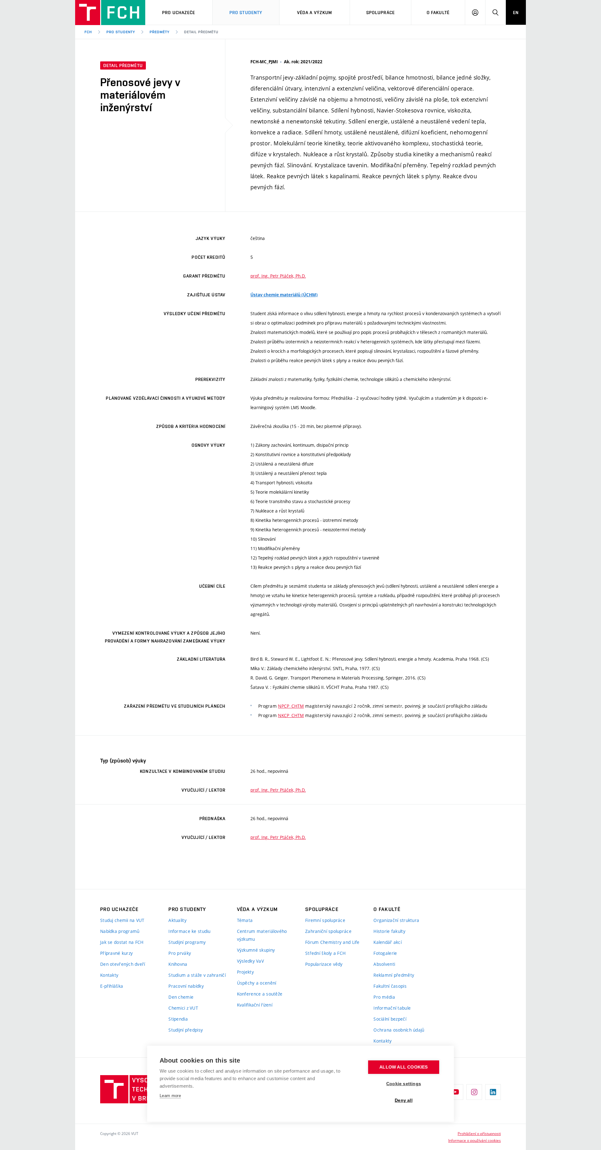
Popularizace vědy (324, 964)
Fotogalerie (385, 953)
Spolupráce (380, 12)
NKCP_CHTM (291, 715)
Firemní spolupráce (325, 920)
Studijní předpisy (185, 1030)
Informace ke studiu (189, 931)
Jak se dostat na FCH (122, 942)
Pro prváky (179, 953)
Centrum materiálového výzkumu (262, 935)
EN (516, 12)
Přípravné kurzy (116, 953)
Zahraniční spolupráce (328, 931)
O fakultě (438, 12)
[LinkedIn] (493, 1092)
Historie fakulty (389, 931)
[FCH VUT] (110, 12)
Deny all (404, 1100)
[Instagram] (474, 1092)
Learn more (170, 1095)
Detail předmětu (201, 32)
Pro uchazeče (178, 12)
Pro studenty (121, 32)
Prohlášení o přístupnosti (479, 1133)
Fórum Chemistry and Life (332, 942)
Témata (245, 920)
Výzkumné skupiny (256, 950)
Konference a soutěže (260, 994)
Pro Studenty (245, 12)
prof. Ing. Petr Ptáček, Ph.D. (278, 276)
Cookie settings (403, 1083)
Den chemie (180, 997)
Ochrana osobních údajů (398, 1030)
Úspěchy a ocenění (256, 983)
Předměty (160, 32)
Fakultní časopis (389, 986)
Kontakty (109, 975)
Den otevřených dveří (122, 964)
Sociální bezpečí (389, 1019)
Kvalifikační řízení (254, 1005)
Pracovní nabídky (185, 986)
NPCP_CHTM (291, 706)
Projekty (245, 972)
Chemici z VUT (183, 1008)
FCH (88, 32)
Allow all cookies (403, 1067)
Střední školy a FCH (325, 953)
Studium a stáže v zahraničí (197, 975)
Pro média (384, 997)
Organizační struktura (396, 920)
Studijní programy (187, 942)
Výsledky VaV (250, 961)
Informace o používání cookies (474, 1140)
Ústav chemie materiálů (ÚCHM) (284, 295)
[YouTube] (455, 1092)
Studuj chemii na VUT (122, 920)
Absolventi (384, 964)
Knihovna (177, 964)
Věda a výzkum (314, 12)
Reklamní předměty (393, 975)
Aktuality (177, 920)
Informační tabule (392, 1008)
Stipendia (178, 1019)
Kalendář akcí (387, 942)
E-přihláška (111, 986)
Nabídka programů (119, 931)
